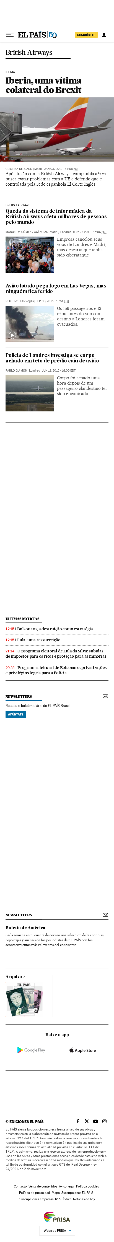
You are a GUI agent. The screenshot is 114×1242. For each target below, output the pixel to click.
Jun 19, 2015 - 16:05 (59, 370)
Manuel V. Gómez (18, 232)
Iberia (10, 72)
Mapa (56, 1192)
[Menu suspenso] (10, 34)
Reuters (12, 301)
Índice (67, 1199)
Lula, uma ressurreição (39, 639)
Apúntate (16, 714)
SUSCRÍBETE (86, 35)
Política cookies (87, 1186)
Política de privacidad (34, 1192)
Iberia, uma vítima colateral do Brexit (43, 85)
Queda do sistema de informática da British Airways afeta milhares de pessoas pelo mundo (56, 217)
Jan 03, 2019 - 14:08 (61, 169)
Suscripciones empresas (36, 1199)
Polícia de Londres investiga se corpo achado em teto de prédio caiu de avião (52, 358)
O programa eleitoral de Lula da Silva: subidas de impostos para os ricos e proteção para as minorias (56, 654)
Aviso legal (66, 1186)
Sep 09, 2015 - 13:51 (52, 301)
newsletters (19, 696)
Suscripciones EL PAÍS (77, 1192)
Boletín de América (25, 928)
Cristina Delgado (19, 169)
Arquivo (14, 977)
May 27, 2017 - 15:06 (90, 232)
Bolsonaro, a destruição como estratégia (55, 628)
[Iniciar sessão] (104, 34)
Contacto (20, 1186)
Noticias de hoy (84, 1199)
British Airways (29, 52)
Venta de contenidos (42, 1186)
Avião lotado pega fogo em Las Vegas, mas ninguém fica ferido (56, 289)
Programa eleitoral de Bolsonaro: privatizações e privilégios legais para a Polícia (56, 670)
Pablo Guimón (16, 370)
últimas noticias (22, 619)
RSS (58, 1199)
